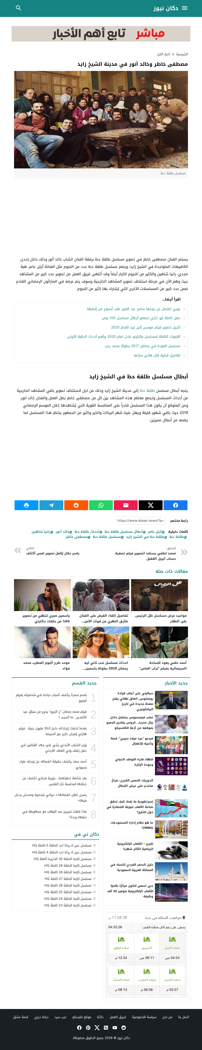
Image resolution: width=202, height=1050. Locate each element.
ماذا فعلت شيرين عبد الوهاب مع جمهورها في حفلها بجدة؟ (54, 814)
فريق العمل (118, 1017)
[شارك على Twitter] (150, 505)
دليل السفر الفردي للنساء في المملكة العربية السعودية (131, 867)
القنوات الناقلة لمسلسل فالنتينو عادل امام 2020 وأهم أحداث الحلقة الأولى (123, 336)
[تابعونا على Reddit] (123, 1027)
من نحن (167, 1017)
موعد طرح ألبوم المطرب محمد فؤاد (46, 665)
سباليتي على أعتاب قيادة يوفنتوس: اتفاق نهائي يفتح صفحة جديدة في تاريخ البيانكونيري (132, 701)
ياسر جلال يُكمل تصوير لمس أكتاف (52, 551)
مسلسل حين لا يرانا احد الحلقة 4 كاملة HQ (61, 852)
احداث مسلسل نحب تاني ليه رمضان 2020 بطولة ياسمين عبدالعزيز (106, 668)
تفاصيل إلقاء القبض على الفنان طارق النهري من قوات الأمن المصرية (103, 621)
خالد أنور (62, 531)
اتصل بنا (183, 1017)
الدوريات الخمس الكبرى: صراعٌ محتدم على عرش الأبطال (132, 783)
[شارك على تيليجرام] (51, 505)
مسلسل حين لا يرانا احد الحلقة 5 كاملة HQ (61, 845)
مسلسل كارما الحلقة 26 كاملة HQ (67, 885)
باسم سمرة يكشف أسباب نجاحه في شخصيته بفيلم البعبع (51, 698)
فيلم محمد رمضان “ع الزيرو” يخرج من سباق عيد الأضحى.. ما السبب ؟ (55, 714)
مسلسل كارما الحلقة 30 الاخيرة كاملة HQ (62, 859)
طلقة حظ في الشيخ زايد (145, 537)
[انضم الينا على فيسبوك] (79, 1027)
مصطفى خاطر (77, 537)
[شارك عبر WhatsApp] (101, 505)
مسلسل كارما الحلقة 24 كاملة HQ (67, 899)
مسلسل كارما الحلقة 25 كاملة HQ (67, 892)
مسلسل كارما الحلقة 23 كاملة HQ (67, 905)
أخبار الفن (163, 54)
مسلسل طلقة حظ (107, 537)
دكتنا (100, 1017)
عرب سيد (60, 1017)
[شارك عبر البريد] (125, 505)
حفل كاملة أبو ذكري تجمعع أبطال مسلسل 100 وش (141, 318)
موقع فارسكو (81, 1017)
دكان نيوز (165, 8)
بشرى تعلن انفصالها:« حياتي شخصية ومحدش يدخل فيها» (51, 798)
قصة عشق (20, 1017)
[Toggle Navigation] (186, 8)
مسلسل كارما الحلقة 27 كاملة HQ (68, 879)
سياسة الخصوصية (144, 1017)
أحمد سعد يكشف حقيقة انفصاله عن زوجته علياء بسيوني (53, 764)
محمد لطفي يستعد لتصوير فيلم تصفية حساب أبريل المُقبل (145, 554)
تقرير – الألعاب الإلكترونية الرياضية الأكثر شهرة (135, 846)
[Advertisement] (101, 217)
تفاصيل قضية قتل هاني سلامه (157, 355)
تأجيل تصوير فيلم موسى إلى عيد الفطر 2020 (145, 327)
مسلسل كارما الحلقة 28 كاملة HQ (67, 872)
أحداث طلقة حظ (87, 531)
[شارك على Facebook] (175, 505)
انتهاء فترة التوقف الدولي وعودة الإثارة (134, 762)
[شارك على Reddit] (76, 505)
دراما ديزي (41, 1017)
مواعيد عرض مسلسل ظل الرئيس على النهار (161, 618)
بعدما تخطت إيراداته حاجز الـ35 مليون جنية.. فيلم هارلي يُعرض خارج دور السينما (53, 731)
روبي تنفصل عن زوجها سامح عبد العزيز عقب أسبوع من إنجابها (133, 309)
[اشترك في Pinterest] (88, 1027)
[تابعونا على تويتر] (97, 1027)
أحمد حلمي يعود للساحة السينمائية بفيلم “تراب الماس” (163, 665)
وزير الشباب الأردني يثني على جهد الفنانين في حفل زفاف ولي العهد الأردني (54, 748)
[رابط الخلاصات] (105, 1027)
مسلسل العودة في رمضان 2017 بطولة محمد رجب (142, 346)
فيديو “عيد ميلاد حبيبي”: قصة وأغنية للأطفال (132, 741)
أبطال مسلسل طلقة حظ (124, 531)
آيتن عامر (155, 531)
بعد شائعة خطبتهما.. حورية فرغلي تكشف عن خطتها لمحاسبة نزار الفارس (54, 781)
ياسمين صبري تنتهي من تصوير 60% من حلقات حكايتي (46, 618)
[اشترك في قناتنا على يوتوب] (114, 1027)
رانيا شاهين (41, 531)
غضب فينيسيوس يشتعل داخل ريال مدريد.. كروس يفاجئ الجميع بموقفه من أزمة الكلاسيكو (129, 723)
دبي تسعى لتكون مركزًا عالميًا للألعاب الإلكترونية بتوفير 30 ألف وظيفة (130, 891)
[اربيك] (101, 40)
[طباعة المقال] (26, 505)
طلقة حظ (147, 390)
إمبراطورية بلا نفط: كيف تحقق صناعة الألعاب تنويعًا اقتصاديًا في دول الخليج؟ (129, 807)
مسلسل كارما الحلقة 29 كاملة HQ (67, 865)
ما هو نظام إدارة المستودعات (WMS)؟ (132, 825)
